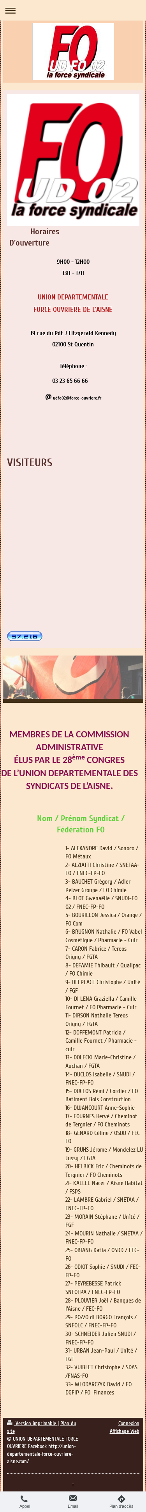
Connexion (128, 1423)
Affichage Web (124, 1431)
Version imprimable (36, 1423)
